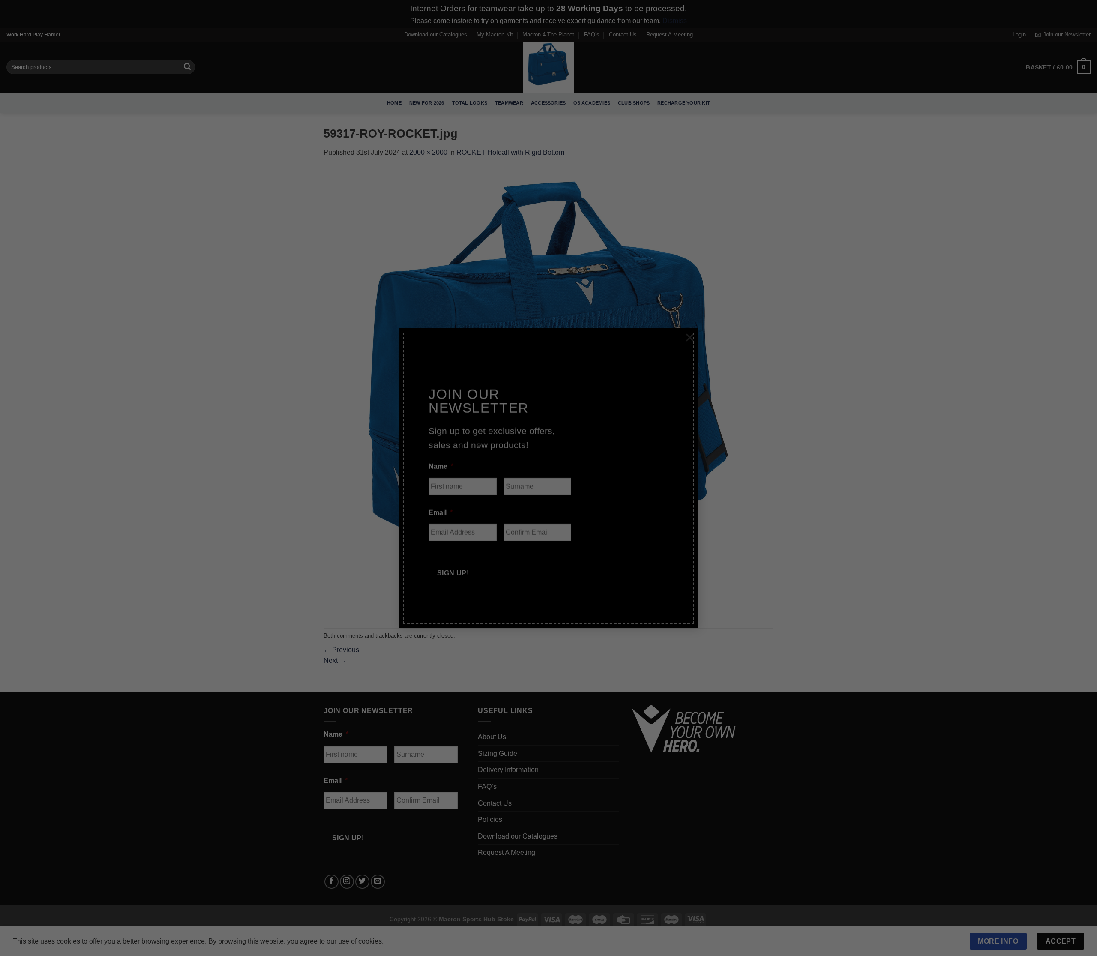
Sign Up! (453, 560)
